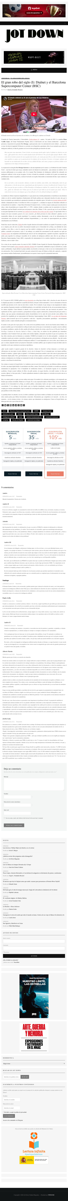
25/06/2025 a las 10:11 (9, 601)
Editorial (6, 78)
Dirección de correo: (8, 1104)
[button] (34, 69)
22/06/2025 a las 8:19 (8, 583)
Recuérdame (6, 952)
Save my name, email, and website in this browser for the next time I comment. (24, 818)
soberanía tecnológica (34, 420)
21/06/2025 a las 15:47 (9, 524)
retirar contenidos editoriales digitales (24, 246)
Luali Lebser (12, 917)
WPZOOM (51, 1195)
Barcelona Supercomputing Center (20, 411)
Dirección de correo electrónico (12, 802)
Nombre (6, 794)
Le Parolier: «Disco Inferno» (11, 906)
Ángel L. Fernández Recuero (15, 89)
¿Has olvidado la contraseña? (10, 960)
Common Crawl (5, 233)
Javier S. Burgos (13, 850)
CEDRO (36, 411)
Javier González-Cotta (15, 901)
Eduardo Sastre (13, 884)
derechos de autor (8, 414)
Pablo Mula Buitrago (14, 926)
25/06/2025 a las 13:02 (9, 654)
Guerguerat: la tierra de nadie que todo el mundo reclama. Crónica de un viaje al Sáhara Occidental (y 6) (33, 915)
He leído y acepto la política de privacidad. (15, 1112)
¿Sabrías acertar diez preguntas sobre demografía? (18, 856)
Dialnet (20, 224)
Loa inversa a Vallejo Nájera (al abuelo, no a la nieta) (18, 848)
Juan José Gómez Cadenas (16, 867)
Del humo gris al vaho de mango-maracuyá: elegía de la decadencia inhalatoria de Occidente (30, 890)
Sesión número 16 (34, 139)
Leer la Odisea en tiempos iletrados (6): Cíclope (17, 864)
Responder (19, 496)
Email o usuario (6, 938)
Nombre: (5, 1096)
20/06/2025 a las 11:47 (9, 496)
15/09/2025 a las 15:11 (9, 721)
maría (20, 417)
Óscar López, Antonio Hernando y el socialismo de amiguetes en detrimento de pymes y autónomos (32, 873)
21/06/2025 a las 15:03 (9, 507)
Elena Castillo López (32, 414)
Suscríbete (16, 962)
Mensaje (6, 776)
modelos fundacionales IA (34, 417)
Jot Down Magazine (14, 859)
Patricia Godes (13, 909)
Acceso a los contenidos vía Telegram (13, 1120)
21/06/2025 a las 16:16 (10, 545)
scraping (5, 420)
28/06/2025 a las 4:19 (10, 625)
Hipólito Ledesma (13, 892)
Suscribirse (12, 474)
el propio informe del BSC (60, 200)
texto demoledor (29, 300)
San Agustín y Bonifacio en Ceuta (13, 923)
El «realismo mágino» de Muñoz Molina (15, 898)
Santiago (6, 580)
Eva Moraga (45, 414)
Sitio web (6, 810)
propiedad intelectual (52, 417)
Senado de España (17, 420)
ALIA (4, 411)
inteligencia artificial (9, 417)
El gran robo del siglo (20, 78)
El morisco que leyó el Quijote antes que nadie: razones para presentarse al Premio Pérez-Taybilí (31, 881)
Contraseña (5, 945)
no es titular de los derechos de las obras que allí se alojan (37, 211)
